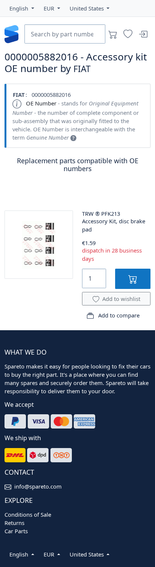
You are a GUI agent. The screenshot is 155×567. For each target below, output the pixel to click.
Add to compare (118, 315)
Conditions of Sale (28, 514)
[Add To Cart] (132, 279)
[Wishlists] (127, 34)
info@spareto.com (38, 486)
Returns (14, 522)
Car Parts (16, 531)
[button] (22, 8)
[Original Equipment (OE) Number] (73, 137)
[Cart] (112, 34)
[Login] (142, 34)
